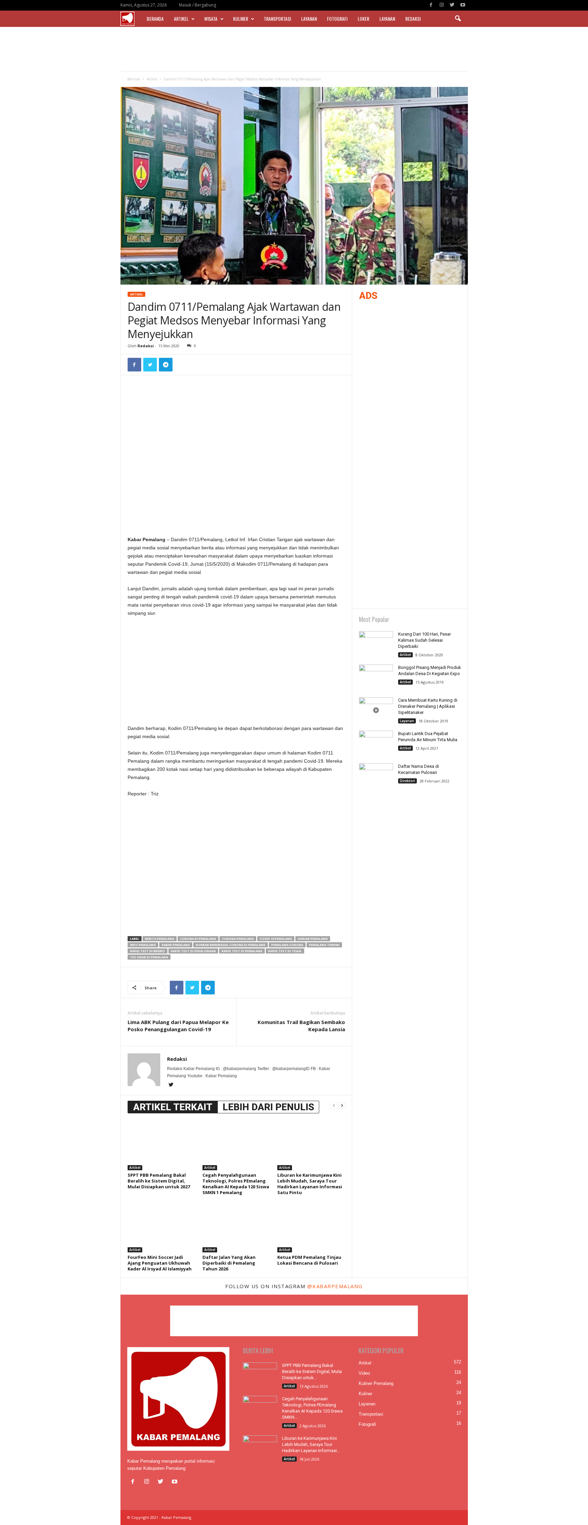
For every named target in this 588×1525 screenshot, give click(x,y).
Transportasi (277, 18)
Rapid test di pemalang (242, 951)
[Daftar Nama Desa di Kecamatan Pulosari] (376, 776)
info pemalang (143, 945)
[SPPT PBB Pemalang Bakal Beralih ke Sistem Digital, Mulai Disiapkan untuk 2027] (162, 1144)
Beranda (155, 18)
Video (364, 1373)
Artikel (181, 18)
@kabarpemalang (335, 1286)
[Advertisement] (294, 49)
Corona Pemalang (238, 938)
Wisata (210, 18)
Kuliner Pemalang (376, 1383)
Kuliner (240, 18)
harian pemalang (313, 938)
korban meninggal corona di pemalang (230, 945)
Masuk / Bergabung (197, 5)
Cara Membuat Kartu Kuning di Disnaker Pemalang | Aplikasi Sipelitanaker (427, 706)
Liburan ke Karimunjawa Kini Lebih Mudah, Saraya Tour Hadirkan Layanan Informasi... (311, 1444)
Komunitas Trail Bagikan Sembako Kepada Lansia (301, 1026)
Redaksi (413, 18)
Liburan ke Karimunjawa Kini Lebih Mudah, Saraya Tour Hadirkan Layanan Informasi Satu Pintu (309, 1183)
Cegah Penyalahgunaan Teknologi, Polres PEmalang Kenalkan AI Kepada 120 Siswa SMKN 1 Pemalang (235, 1183)
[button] (457, 18)
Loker (363, 18)
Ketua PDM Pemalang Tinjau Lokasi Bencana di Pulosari (309, 1260)
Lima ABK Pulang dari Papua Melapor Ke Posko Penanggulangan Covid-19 (178, 1026)
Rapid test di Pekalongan (193, 951)
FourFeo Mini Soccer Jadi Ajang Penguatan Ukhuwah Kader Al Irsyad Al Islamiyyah (160, 1263)
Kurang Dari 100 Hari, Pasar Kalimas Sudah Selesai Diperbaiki (424, 640)
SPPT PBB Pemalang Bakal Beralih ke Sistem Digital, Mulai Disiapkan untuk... (312, 1371)
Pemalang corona (287, 945)
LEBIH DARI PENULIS (268, 1107)
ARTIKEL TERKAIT (172, 1107)
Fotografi (337, 18)
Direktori (407, 780)
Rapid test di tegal (285, 951)
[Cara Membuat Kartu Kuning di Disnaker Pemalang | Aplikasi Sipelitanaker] (376, 710)
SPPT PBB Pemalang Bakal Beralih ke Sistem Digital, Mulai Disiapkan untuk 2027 (159, 1181)
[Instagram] (442, 5)
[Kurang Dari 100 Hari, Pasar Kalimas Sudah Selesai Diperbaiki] (376, 644)
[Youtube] (463, 5)
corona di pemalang (198, 938)
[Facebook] (431, 5)
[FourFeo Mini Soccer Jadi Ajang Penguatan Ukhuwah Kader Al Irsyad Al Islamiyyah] (162, 1226)
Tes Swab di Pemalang (149, 957)
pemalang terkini (324, 945)
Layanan (309, 18)
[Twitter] (452, 5)
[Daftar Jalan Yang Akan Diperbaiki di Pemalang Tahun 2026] (236, 1226)
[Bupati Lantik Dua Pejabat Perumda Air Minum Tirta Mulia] (376, 743)
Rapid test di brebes (147, 951)
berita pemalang (159, 938)
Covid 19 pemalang (276, 938)
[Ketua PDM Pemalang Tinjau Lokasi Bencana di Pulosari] (311, 1226)
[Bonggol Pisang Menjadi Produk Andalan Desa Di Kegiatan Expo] (376, 677)
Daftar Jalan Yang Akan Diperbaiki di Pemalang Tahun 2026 (229, 1263)
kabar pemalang (176, 945)
